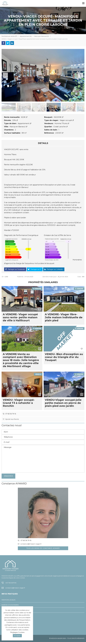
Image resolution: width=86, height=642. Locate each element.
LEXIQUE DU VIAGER (8, 610)
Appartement (24, 123)
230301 (58, 133)
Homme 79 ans (61, 123)
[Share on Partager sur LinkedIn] (12, 43)
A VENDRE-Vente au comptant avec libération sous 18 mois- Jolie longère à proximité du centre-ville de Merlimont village (21, 360)
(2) (41, 36)
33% (14, 120)
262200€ (58, 117)
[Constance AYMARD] (43, 513)
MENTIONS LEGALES (8, 600)
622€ (23, 117)
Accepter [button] (17, 635)
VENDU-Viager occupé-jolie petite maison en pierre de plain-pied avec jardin (63, 402)
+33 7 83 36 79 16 (10, 583)
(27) (9, 36)
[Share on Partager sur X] (8, 43)
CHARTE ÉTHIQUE (8, 615)
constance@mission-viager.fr (30, 544)
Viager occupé (66, 120)
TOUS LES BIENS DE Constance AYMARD (43, 548)
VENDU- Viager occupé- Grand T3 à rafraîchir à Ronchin (19, 402)
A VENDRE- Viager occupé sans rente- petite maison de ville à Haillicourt (20, 317)
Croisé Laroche (59, 127)
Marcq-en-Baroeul (18, 127)
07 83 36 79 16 (10, 414)
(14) (26, 36)
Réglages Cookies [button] (17, 632)
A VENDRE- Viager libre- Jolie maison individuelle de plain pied (63, 317)
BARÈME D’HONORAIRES (10, 605)
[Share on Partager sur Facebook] (3, 43)
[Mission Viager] (4, 3)
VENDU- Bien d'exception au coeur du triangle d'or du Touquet (64, 357)
